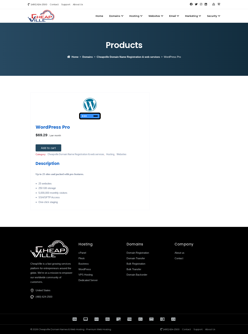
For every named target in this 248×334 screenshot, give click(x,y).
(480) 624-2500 (39, 4)
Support (65, 4)
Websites (154, 16)
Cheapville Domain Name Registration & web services (128, 56)
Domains (114, 16)
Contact (54, 4)
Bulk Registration (136, 263)
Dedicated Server (88, 280)
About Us (78, 4)
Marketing (191, 16)
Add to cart (48, 148)
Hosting (134, 16)
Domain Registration (138, 252)
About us (179, 252)
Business (83, 263)
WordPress (84, 269)
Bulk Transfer (134, 269)
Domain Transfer (136, 258)
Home (99, 16)
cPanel (82, 252)
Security (212, 16)
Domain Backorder (137, 274)
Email (172, 16)
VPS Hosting (85, 274)
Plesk (81, 258)
